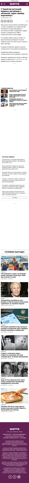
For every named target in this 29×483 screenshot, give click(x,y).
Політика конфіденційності (19, 434)
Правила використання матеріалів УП (14, 436)
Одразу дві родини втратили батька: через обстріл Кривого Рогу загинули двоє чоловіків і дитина (13, 193)
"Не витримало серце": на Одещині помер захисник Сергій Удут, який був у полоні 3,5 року (13, 275)
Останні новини (8, 157)
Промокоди (23, 437)
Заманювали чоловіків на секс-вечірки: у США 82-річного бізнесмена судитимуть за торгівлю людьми (14, 302)
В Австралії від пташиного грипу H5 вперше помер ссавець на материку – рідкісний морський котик (13, 167)
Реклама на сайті (7, 434)
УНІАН (19, 34)
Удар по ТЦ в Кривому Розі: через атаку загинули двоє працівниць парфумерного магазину (13, 381)
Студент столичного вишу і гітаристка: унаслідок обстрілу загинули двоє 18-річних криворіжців (13, 180)
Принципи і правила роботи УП (11, 437)
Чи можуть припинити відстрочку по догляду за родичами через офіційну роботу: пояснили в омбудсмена (13, 186)
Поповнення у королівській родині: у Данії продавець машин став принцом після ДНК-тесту (13, 161)
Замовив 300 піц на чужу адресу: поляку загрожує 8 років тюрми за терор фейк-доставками (14, 174)
